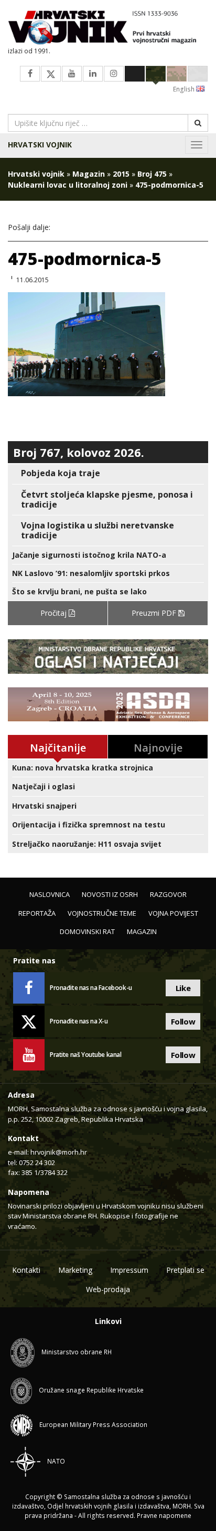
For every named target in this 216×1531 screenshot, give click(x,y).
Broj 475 (152, 174)
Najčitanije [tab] (58, 748)
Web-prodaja (108, 1289)
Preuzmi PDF (155, 613)
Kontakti (26, 1270)
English (184, 89)
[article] (108, 473)
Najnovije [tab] (158, 748)
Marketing (75, 1270)
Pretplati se (185, 1270)
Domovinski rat (87, 931)
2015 (121, 174)
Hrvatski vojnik (40, 144)
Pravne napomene (164, 1515)
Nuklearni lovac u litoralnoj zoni (67, 185)
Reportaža (37, 913)
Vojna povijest (173, 913)
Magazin (88, 174)
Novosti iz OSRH (110, 894)
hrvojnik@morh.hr (58, 1152)
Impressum (129, 1270)
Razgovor (168, 894)
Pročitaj (54, 613)
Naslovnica (49, 894)
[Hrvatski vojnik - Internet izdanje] (108, 28)
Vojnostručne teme (102, 913)
